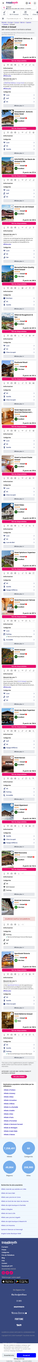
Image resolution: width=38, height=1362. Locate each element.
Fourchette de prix (13, 18)
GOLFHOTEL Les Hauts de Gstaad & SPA (24, 160)
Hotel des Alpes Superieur (24, 710)
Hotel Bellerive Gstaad (23, 1014)
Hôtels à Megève (6, 1209)
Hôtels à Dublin (9, 1110)
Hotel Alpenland (21, 805)
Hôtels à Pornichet (10, 1121)
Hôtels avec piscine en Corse (11, 1197)
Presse (4, 1250)
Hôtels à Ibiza (8, 1097)
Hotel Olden (19, 505)
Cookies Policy (9, 1361)
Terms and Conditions (27, 1361)
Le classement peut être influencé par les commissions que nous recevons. (18, 33)
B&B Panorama (20, 853)
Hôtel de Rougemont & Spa (23, 316)
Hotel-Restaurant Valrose (24, 600)
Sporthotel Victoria (22, 953)
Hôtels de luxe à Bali (8, 1193)
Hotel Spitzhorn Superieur (24, 552)
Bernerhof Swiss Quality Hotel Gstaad (24, 268)
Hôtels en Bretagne (10, 1128)
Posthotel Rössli (20, 362)
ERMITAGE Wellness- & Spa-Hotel (23, 39)
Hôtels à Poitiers (9, 1090)
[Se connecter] (35, 3)
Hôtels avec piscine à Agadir (10, 1217)
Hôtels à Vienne (9, 1134)
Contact (4, 1263)
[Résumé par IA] (11, 80)
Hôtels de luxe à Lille (8, 1213)
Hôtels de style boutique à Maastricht (14, 1221)
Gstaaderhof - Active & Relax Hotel (23, 113)
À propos (5, 1247)
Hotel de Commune (22, 900)
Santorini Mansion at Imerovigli (12, 1229)
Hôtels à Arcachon (10, 1100)
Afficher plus (18, 105)
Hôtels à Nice (8, 1114)
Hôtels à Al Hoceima (8, 1225)
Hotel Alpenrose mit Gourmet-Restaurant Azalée (23, 411)
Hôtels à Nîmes (9, 1104)
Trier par (27, 18)
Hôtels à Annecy (9, 1093)
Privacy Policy (17, 1361)
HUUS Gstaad (19, 650)
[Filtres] (3, 18)
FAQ (3, 1260)
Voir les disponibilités (19, 61)
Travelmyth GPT (7, 1266)
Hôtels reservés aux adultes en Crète (13, 1189)
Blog (3, 1258)
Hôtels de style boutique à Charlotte (13, 1205)
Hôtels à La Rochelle (11, 1107)
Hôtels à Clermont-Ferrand (13, 1124)
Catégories (5, 1252)
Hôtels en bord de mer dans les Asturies (15, 1201)
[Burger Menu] (3, 3)
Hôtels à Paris (8, 1117)
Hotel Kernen (19, 758)
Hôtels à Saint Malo (10, 1131)
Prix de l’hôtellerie (8, 1255)
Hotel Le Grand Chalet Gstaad (23, 458)
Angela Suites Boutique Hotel (11, 1233)
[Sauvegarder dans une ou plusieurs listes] (11, 38)
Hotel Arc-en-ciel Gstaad (24, 207)
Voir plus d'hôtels (19, 1076)
